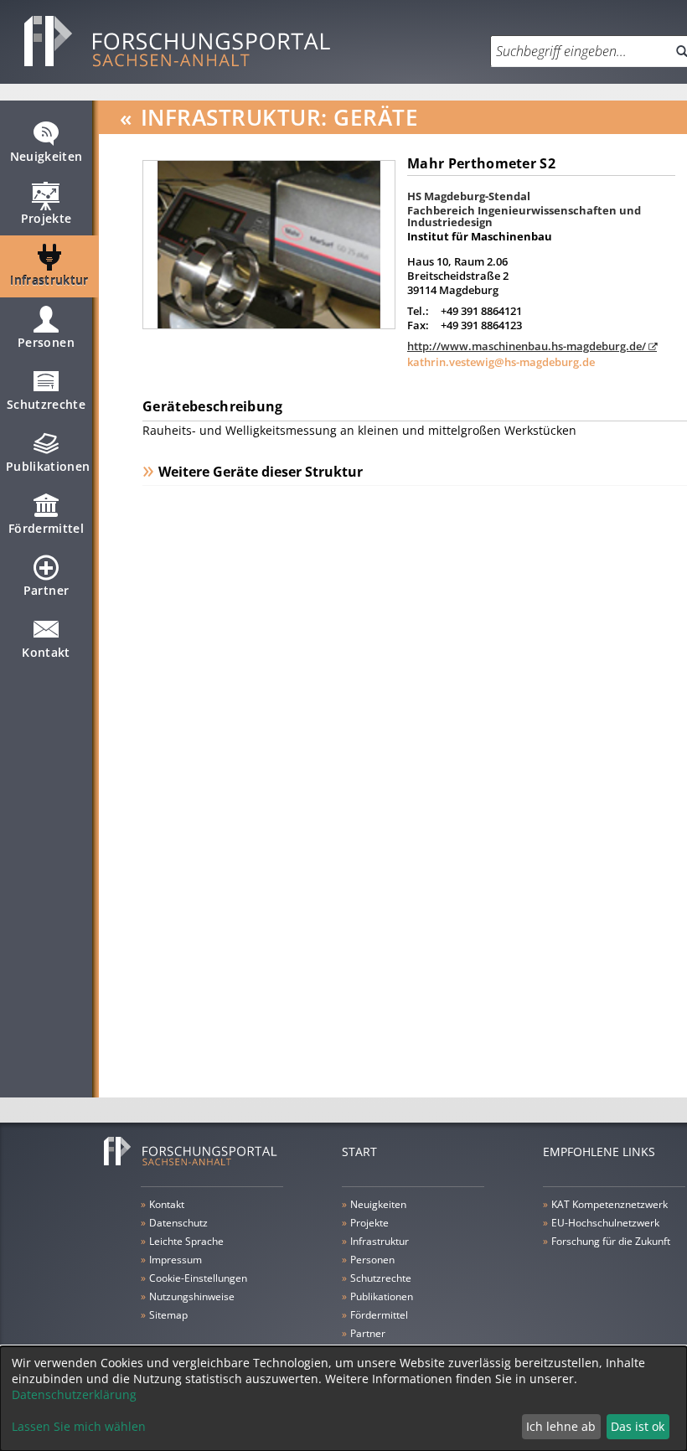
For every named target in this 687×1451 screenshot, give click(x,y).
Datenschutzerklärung (74, 1394)
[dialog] (343, 1398)
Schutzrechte (46, 404)
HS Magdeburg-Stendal (468, 196)
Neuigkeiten (46, 156)
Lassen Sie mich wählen (79, 1426)
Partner (46, 590)
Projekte (46, 218)
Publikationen (48, 466)
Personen (46, 342)
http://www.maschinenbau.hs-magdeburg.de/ (526, 346)
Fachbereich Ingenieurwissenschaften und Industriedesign (524, 216)
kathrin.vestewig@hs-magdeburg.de (501, 361)
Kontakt (46, 652)
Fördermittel (46, 528)
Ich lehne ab (561, 1426)
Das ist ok (637, 1426)
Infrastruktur (49, 280)
